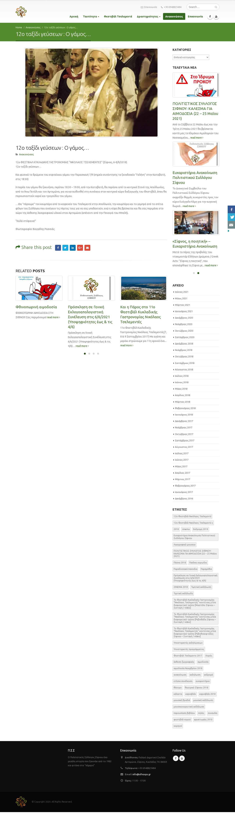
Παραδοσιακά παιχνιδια (185, 569)
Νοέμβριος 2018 (183, 350)
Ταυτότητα (90, 16)
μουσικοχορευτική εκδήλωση (189, 706)
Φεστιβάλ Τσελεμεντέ (118, 16)
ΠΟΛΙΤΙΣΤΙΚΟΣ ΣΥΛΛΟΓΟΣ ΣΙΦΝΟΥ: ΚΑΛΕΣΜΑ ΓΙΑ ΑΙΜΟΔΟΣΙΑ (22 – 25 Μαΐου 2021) (195, 553)
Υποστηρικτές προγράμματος (189, 649)
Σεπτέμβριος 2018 (184, 363)
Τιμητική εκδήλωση (201, 587)
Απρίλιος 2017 (182, 472)
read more (53, 317)
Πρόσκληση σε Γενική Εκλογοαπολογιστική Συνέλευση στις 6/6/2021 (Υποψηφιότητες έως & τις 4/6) (90, 317)
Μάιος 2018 (181, 388)
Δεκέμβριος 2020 (184, 317)
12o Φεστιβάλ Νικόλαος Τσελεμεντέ (192, 516)
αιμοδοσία (203, 662)
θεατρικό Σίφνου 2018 (196, 687)
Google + (80, 248)
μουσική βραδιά (182, 700)
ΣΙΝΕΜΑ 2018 (181, 587)
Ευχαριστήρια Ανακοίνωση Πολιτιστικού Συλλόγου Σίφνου (195, 177)
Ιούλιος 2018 (181, 376)
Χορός (208, 655)
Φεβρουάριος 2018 (185, 408)
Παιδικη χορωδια (198, 562)
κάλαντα (178, 694)
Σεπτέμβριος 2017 (184, 440)
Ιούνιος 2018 (181, 382)
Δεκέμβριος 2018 (184, 343)
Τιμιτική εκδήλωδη (183, 593)
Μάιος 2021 (181, 298)
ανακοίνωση (180, 675)
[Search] (216, 7)
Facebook (58, 248)
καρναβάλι (190, 694)
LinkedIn (73, 248)
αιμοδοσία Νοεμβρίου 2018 (188, 668)
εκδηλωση (195, 675)
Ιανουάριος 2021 (184, 311)
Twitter (65, 248)
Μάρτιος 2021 (182, 305)
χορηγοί (178, 726)
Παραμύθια (206, 569)
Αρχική (74, 16)
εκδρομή (208, 675)
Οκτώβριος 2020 (184, 330)
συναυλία (212, 713)
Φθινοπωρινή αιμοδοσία (36, 307)
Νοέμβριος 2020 (183, 324)
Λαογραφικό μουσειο (185, 544)
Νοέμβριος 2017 (183, 427)
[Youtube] (216, 16)
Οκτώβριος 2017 (184, 434)
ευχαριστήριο (203, 681)
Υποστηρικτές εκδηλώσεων (188, 643)
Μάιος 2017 (181, 466)
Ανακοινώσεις (174, 16)
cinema (186, 529)
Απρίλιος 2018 (182, 395)
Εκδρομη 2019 (200, 529)
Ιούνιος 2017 (181, 459)
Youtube (182, 758)
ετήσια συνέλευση (183, 681)
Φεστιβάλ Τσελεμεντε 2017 (188, 655)
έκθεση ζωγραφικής (184, 662)
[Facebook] (210, 16)
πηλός (201, 713)
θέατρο (178, 687)
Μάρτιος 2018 (182, 401)
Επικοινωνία (150, 7)
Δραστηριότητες (147, 16)
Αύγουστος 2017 (184, 447)
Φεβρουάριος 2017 (185, 485)
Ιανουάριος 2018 (184, 414)
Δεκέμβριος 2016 (184, 498)
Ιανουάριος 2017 (184, 492)
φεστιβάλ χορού (182, 719)
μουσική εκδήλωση (203, 700)
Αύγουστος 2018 (184, 369)
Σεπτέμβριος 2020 (184, 337)
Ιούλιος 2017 (181, 453)
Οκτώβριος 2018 (184, 356)
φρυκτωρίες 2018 (203, 719)
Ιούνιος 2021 (181, 292)
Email (87, 248)
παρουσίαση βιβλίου (184, 713)
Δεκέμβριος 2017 (184, 421)
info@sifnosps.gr (142, 774)
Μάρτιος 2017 (182, 479)
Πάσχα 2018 (180, 562)
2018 (176, 529)
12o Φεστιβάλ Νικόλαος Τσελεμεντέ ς (193, 523)
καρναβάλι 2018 (207, 694)
